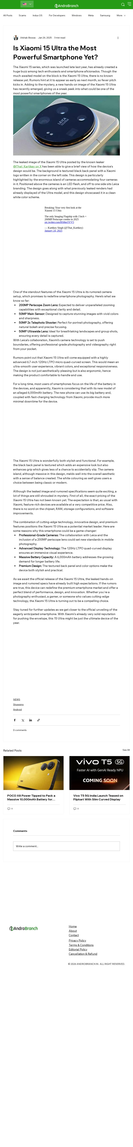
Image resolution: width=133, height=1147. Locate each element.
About (73, 983)
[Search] (123, 4)
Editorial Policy (78, 1001)
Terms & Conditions (81, 997)
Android (17, 709)
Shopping (18, 704)
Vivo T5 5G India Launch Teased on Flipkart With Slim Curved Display (98, 850)
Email (7, 771)
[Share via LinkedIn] (30, 720)
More (119, 15)
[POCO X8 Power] (33, 825)
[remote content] (66, 219)
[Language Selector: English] (27, 4)
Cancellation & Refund (83, 1006)
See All (126, 802)
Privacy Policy (77, 993)
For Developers (57, 15)
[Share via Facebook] (14, 720)
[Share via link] (38, 720)
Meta (91, 15)
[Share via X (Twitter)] (22, 720)
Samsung (105, 15)
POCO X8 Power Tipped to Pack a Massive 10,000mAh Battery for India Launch (31, 850)
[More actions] (118, 38)
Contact (74, 987)
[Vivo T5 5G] (99, 825)
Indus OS (37, 15)
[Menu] (129, 4)
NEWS (16, 699)
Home (73, 978)
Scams (22, 15)
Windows (77, 15)
